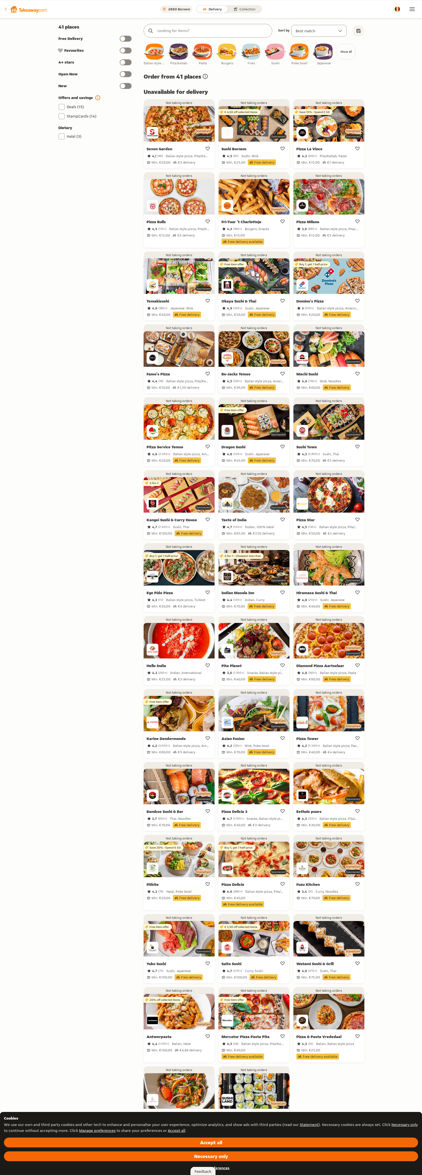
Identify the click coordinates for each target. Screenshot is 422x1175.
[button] (25, 9)
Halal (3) (74, 136)
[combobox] (212, 31)
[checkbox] (155, 55)
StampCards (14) (82, 116)
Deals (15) (75, 106)
